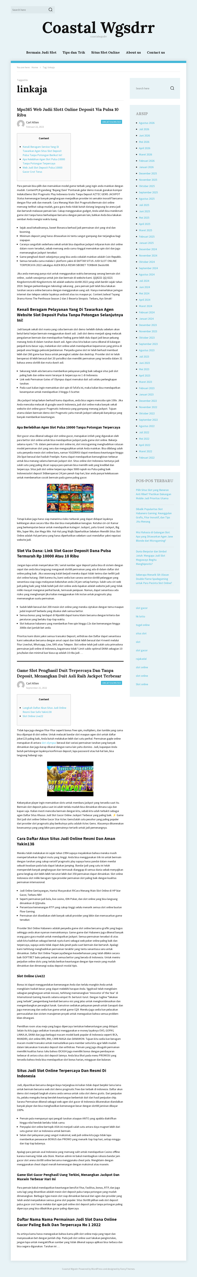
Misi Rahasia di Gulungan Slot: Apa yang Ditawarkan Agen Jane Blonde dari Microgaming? (154, 536)
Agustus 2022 (147, 426)
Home (35, 67)
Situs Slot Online (105, 52)
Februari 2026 (147, 161)
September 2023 (148, 344)
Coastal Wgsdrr (98, 27)
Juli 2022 (144, 432)
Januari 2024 (146, 318)
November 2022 (148, 407)
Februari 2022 (147, 457)
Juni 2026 (144, 135)
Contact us (156, 52)
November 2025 (148, 179)
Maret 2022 (145, 451)
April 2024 (144, 299)
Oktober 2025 (147, 186)
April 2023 (144, 375)
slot (138, 642)
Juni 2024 (144, 287)
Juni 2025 (144, 211)
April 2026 (144, 148)
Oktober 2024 (147, 262)
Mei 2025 (144, 217)
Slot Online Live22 (33, 716)
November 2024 (148, 255)
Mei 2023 (144, 369)
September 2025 (148, 192)
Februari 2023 (147, 388)
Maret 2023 (145, 382)
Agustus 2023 (147, 350)
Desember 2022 (148, 401)
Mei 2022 (144, 438)
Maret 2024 (145, 306)
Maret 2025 (145, 230)
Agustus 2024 (147, 274)
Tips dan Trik (73, 52)
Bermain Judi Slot (41, 52)
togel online (143, 625)
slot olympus (48, 742)
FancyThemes (127, 1268)
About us (133, 52)
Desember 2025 (148, 173)
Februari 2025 (147, 236)
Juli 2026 (144, 129)
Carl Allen (32, 122)
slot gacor (142, 608)
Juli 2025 (144, 205)
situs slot (141, 633)
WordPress (97, 1268)
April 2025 (144, 224)
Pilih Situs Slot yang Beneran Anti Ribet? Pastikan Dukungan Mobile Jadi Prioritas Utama (153, 494)
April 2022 (144, 445)
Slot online (142, 684)
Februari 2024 (147, 312)
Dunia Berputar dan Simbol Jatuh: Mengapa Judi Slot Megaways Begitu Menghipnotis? (151, 558)
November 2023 (148, 331)
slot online (142, 667)
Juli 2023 (144, 356)
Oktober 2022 (147, 413)
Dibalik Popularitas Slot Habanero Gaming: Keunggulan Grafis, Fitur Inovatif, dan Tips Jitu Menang (154, 515)
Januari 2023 (146, 394)
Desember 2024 (148, 249)
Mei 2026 (144, 142)
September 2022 (148, 419)
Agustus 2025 (147, 198)
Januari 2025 (146, 243)
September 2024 (148, 268)
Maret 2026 (145, 154)
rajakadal (141, 659)
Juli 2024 (144, 281)
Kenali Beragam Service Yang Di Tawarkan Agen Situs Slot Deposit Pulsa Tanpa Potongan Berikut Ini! (42, 151)
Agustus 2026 (147, 123)
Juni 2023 (144, 363)
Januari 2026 (146, 167)
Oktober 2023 (147, 337)
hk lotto (140, 616)
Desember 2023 (148, 325)
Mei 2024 (144, 293)
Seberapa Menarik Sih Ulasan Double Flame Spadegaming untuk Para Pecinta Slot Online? (154, 579)
